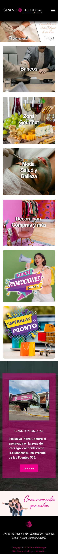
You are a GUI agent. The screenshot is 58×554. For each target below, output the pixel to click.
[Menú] (53, 10)
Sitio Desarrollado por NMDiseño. (28, 551)
